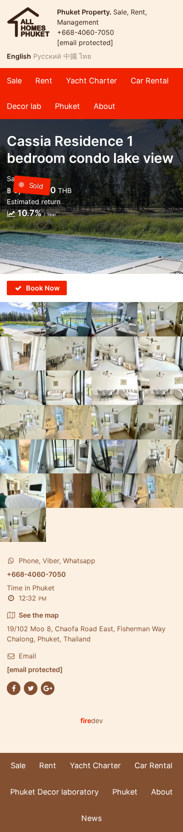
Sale (14, 80)
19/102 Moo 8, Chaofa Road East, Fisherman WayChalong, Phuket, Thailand (86, 627)
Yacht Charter (91, 80)
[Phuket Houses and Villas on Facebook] (13, 688)
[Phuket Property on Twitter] (30, 688)
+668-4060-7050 (85, 32)
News (91, 818)
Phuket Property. (85, 12)
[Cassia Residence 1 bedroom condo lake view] (23, 319)
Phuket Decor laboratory (54, 791)
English (19, 56)
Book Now (43, 288)
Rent (43, 80)
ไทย (85, 56)
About (104, 106)
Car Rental (150, 80)
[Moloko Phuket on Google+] (47, 688)
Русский (47, 56)
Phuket (67, 106)
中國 (70, 56)
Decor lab (24, 106)
